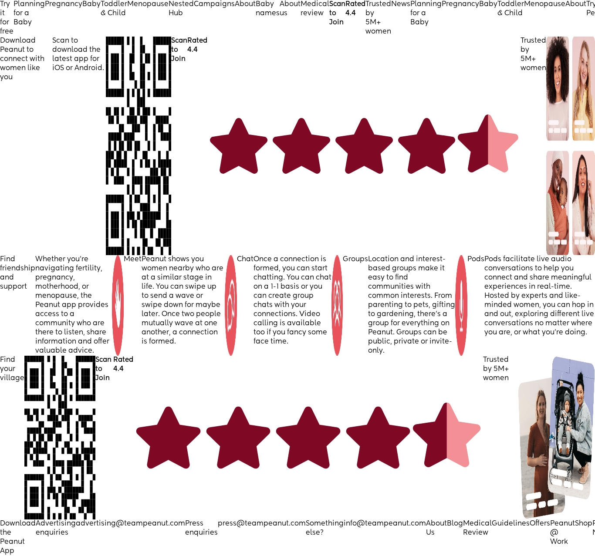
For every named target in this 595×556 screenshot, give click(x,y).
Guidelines (511, 523)
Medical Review (477, 528)
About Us (436, 528)
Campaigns (214, 4)
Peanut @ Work (562, 533)
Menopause (148, 4)
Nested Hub (181, 9)
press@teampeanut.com (262, 523)
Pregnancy (63, 4)
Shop (583, 523)
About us (290, 9)
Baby (91, 4)
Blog (455, 523)
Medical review (315, 9)
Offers (540, 523)
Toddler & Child (114, 9)
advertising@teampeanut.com (130, 523)
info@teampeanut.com (385, 523)
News (400, 4)
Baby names (268, 9)
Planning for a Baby (29, 13)
